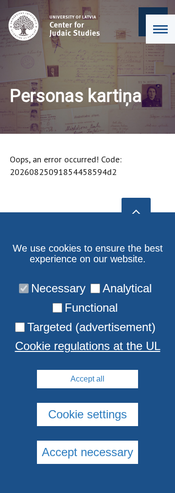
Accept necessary (87, 452)
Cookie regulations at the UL (87, 346)
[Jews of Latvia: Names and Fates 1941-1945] (52, 26)
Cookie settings (87, 414)
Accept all (87, 379)
